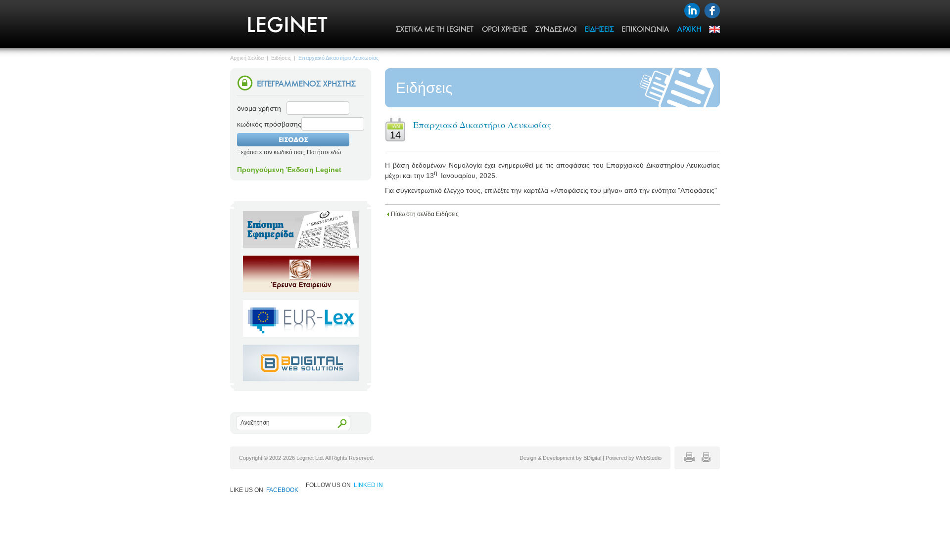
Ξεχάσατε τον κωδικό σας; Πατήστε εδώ (289, 152)
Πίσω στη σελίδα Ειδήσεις (425, 214)
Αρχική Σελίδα (247, 58)
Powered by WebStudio (634, 458)
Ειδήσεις (281, 58)
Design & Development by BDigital (560, 458)
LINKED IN (368, 485)
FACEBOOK (282, 490)
